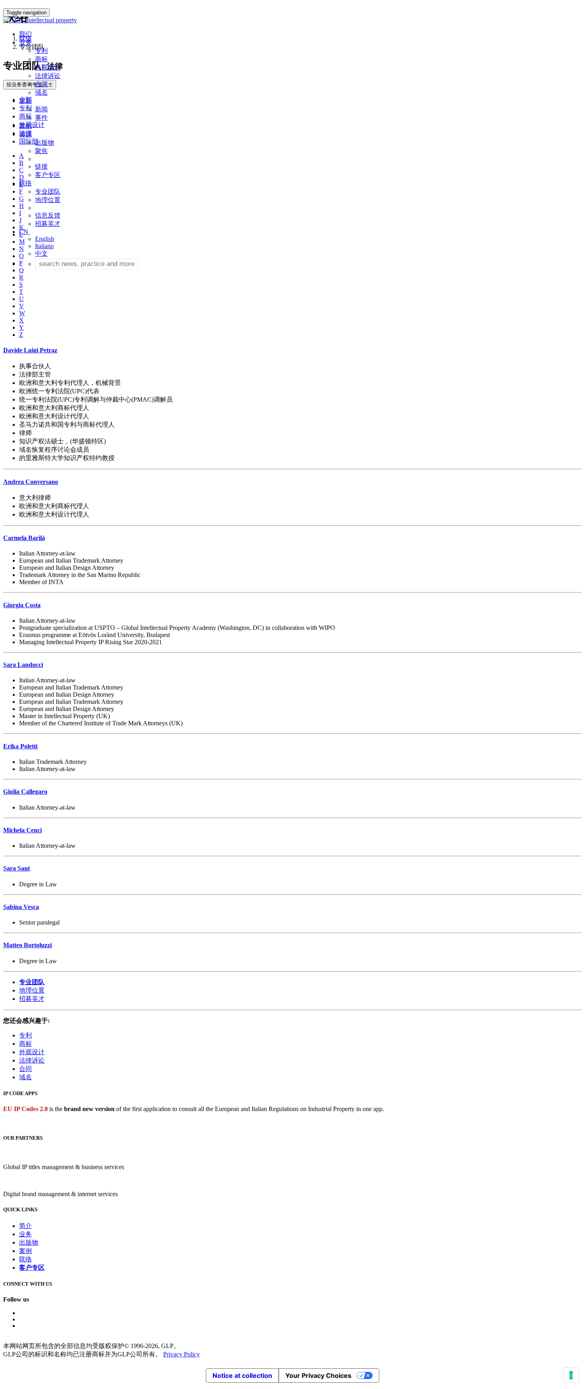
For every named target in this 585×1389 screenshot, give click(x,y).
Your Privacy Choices (318, 1375)
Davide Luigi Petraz (30, 350)
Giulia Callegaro (25, 791)
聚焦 (41, 151)
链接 (41, 166)
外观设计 (47, 67)
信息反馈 (47, 215)
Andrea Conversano (30, 481)
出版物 (44, 142)
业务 (25, 1234)
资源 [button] (25, 134)
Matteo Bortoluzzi (27, 945)
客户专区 (47, 174)
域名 (41, 92)
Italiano (44, 246)
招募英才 (47, 223)
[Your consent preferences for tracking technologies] (571, 1375)
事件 (41, 117)
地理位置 (47, 199)
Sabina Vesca (21, 906)
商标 (41, 59)
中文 (41, 253)
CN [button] (24, 231)
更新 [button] (25, 100)
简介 (25, 1225)
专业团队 (47, 191)
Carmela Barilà (24, 537)
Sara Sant (16, 868)
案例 (25, 125)
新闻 (41, 109)
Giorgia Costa (22, 605)
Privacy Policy (181, 1354)
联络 (25, 1259)
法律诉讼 (47, 75)
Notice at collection (242, 1375)
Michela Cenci (22, 830)
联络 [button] (25, 183)
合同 (41, 84)
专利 (41, 50)
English (44, 238)
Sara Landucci (23, 664)
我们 (25, 34)
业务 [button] (25, 42)
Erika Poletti (20, 746)
